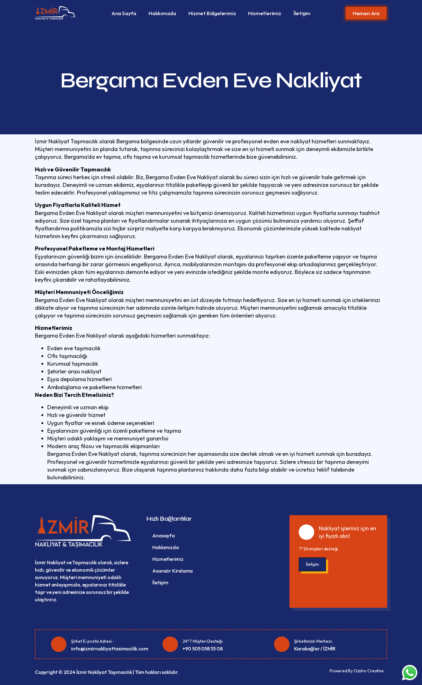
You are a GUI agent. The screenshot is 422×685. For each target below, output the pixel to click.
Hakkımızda (162, 13)
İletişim (301, 13)
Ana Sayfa (124, 13)
